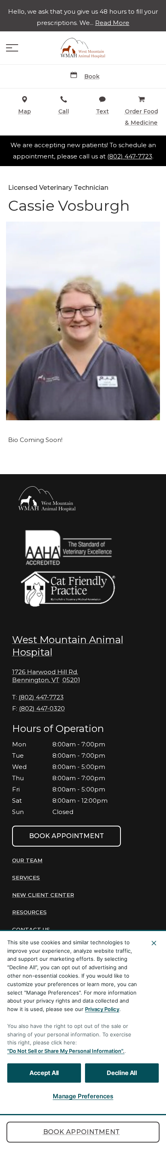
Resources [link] (29, 912)
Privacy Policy (102, 1009)
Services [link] (26, 877)
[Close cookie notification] (154, 943)
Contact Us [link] (31, 929)
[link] (83, 47)
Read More (112, 23)
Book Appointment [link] (81, 1132)
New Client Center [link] (43, 895)
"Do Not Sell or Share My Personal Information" (65, 1051)
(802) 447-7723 (129, 156)
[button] (12, 47)
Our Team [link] (27, 860)
